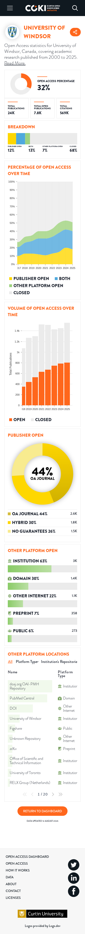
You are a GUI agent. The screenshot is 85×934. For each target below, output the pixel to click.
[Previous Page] (32, 794)
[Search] (75, 8)
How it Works (18, 870)
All (10, 661)
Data (9, 877)
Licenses (13, 897)
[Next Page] (53, 794)
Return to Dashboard (42, 811)
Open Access (17, 863)
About (11, 884)
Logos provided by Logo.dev (42, 925)
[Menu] (10, 8)
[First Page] (25, 794)
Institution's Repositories (59, 661)
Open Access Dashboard (27, 856)
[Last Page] (60, 794)
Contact (13, 890)
